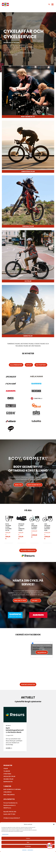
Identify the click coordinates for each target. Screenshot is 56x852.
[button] (54, 824)
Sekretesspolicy (30, 849)
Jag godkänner (41, 652)
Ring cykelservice (9, 794)
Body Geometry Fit (28, 116)
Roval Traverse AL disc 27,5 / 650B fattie (8, 527)
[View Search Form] (48, 4)
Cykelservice (8, 792)
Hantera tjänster (5, 834)
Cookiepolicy (24, 849)
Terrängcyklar (28, 226)
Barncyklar (28, 336)
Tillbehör (7, 771)
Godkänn (28, 838)
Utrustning (7, 774)
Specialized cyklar (9, 776)
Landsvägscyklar (28, 171)
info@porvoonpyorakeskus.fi (12, 818)
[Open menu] (52, 4)
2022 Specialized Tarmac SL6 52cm (34, 526)
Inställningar (28, 846)
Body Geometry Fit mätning (12, 789)
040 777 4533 (11, 814)
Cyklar (6, 768)
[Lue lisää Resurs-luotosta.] (28, 556)
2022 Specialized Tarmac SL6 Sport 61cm (47, 527)
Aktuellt (8, 725)
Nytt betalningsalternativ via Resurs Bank (15, 730)
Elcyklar (28, 281)
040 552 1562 (12, 811)
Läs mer (9, 748)
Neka (28, 842)
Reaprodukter (8, 781)
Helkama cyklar (8, 779)
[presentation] (15, 714)
